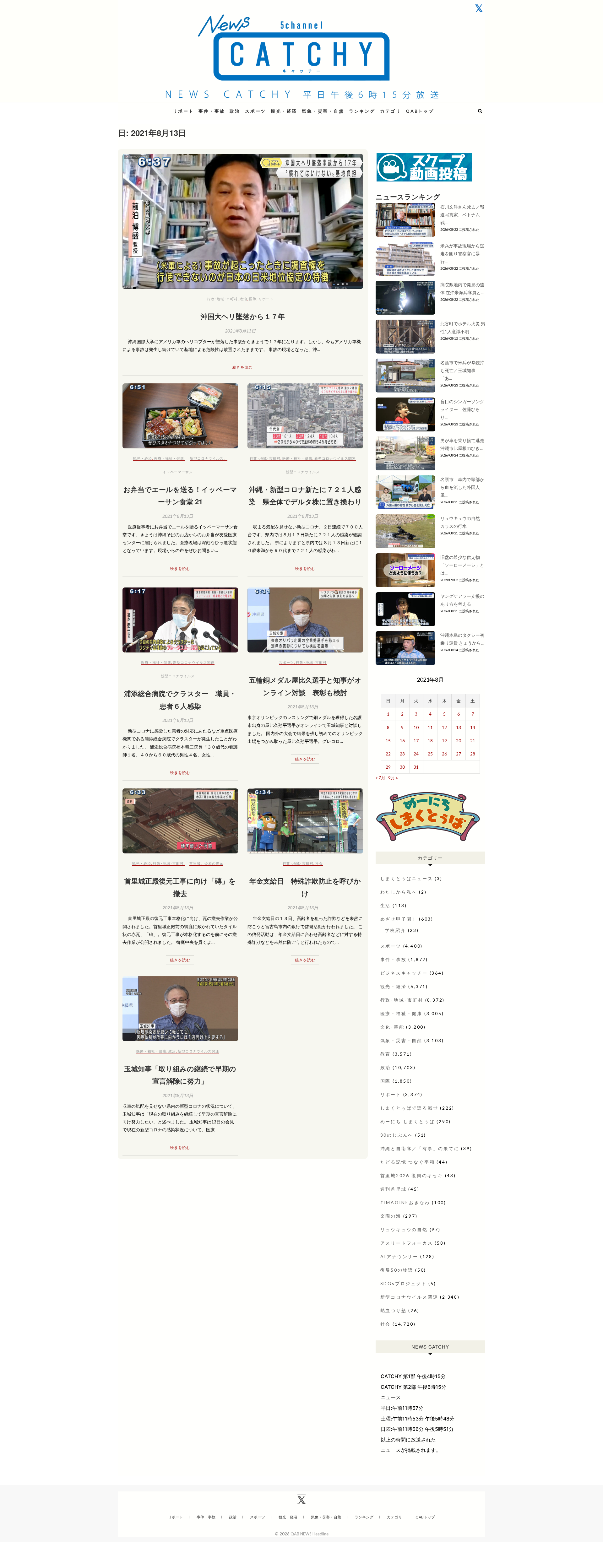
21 (472, 740)
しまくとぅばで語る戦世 (409, 1108)
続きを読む (242, 367)
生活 (385, 905)
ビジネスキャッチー (404, 973)
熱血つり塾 (393, 1310)
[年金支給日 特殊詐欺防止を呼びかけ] (305, 820)
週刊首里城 (393, 1189)
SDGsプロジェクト (403, 1283)
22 (388, 753)
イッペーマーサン (178, 472)
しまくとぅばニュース (406, 878)
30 (402, 767)
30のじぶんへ (397, 1135)
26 (444, 753)
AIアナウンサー (399, 1256)
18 (430, 740)
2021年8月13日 (240, 330)
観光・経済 (284, 111)
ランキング (362, 111)
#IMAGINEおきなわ (405, 1202)
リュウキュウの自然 (404, 1229)
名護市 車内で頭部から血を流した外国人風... (462, 487)
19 (444, 740)
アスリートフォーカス (406, 1243)
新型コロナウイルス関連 (335, 458)
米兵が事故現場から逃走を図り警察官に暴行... (462, 253)
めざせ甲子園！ (398, 919)
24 (416, 753)
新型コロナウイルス (207, 458)
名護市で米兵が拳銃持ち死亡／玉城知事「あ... (462, 370)
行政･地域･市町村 (222, 299)
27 (458, 753)
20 (458, 740)
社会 (319, 863)
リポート (183, 111)
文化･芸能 (392, 1027)
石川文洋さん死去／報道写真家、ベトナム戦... (462, 214)
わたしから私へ (398, 892)
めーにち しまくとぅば (407, 1121)
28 (472, 753)
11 (430, 727)
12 (444, 727)
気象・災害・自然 (323, 111)
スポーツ (255, 111)
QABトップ (420, 111)
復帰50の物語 (397, 1270)
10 (416, 727)
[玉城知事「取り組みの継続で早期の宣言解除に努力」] (180, 1008)
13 (458, 727)
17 (416, 740)
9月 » (393, 777)
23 (402, 753)
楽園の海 (390, 1216)
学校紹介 (395, 930)
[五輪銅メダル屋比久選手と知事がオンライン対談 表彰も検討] (305, 619)
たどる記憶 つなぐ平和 (407, 1162)
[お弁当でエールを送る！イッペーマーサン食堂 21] (180, 415)
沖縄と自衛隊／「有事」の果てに (419, 1148)
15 (388, 740)
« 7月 (380, 777)
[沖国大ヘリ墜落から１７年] (242, 221)
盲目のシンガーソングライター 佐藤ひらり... (462, 409)
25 (430, 753)
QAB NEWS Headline (151, 107)
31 (416, 767)
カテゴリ (390, 111)
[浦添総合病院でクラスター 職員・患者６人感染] (180, 619)
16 (402, 740)
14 (472, 727)
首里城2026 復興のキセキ (411, 1175)
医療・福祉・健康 (169, 458)
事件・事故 (211, 111)
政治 (235, 111)
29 (388, 767)
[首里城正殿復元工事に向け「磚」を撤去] (180, 820)
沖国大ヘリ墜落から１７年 (243, 316)
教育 (385, 1054)
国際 (253, 299)
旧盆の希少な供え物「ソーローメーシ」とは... (462, 565)
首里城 (195, 863)
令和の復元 (213, 863)
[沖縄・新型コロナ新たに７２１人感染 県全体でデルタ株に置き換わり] (305, 415)
